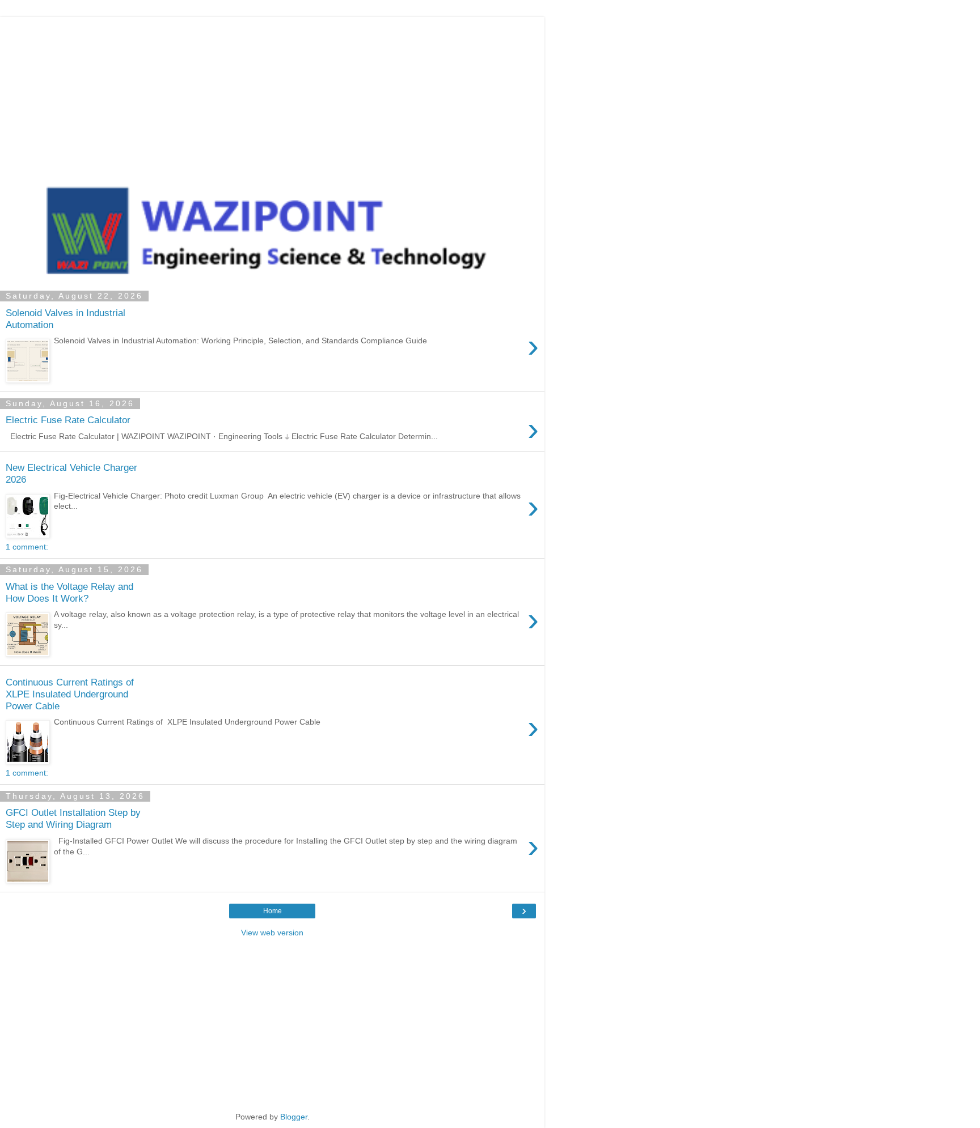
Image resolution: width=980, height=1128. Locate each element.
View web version (272, 932)
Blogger (293, 1116)
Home (272, 911)
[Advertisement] (272, 96)
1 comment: (27, 546)
